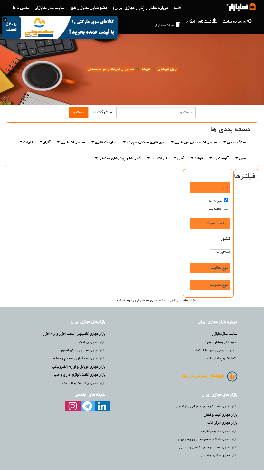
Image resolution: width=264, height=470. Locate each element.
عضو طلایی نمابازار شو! (88, 8)
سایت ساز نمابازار (49, 8)
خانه (177, 8)
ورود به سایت (234, 22)
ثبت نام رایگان (198, 22)
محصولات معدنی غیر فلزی (195, 142)
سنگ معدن (236, 142)
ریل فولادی (167, 69)
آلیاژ (46, 142)
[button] (103, 112)
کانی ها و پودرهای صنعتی (119, 158)
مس (242, 158)
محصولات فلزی (72, 142)
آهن (180, 158)
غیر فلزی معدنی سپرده (145, 142)
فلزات (27, 142)
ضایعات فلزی (105, 142)
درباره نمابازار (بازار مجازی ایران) (140, 8)
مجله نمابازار (164, 25)
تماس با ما (21, 8)
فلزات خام (158, 158)
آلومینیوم (220, 158)
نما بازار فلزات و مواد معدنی (111, 69)
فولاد (146, 69)
